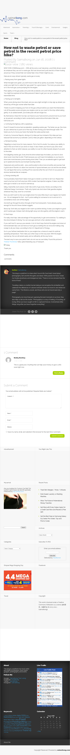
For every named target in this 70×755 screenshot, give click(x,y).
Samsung (11, 730)
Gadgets (65, 27)
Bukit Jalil (15, 717)
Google (29, 311)
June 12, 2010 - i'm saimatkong (48, 677)
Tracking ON (54, 705)
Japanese (28, 724)
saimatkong (13, 681)
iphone (22, 724)
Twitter (36, 311)
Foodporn (8, 722)
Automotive (16, 27)
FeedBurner (57, 558)
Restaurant (6, 730)
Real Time (49, 705)
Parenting (26, 27)
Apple (19, 715)
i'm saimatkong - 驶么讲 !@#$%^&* (48, 673)
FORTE (29, 722)
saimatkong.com (63, 750)
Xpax (7, 732)
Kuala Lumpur (12, 725)
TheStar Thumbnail (10, 242)
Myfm (22, 727)
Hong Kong (15, 724)
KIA (5, 725)
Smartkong (15, 680)
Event (47, 27)
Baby (27, 715)
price (22, 729)
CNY (12, 720)
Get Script (44, 705)
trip (30, 730)
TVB (5, 732)
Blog (16, 38)
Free (5, 724)
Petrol (12, 729)
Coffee (16, 720)
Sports (5, 33)
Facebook (32, 311)
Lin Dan (29, 725)
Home (6, 38)
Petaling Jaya (7, 729)
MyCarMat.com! (18, 491)
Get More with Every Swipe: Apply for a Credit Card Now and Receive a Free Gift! (53, 509)
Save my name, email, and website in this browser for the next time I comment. (34, 432)
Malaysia (7, 727)
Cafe (19, 717)
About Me (7, 742)
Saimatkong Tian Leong (18, 678)
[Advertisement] (33, 8)
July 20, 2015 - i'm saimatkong (48, 690)
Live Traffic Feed (49, 670)
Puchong (27, 729)
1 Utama (6, 715)
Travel (12, 33)
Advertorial (6, 27)
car (22, 717)
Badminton (8, 717)
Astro (23, 715)
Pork (20, 729)
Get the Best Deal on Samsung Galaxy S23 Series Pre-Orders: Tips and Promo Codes (53, 518)
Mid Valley (13, 727)
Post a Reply (58, 373)
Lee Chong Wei (21, 725)
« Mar (39, 731)
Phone (16, 729)
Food (22, 719)
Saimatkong (24, 59)
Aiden (14, 715)
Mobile (18, 727)
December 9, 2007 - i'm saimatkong (49, 699)
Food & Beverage (37, 27)
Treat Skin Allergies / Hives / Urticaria (53, 490)
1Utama (10, 715)
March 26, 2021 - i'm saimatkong (48, 683)
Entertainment (56, 27)
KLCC (7, 725)
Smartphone (18, 730)
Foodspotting (19, 721)
